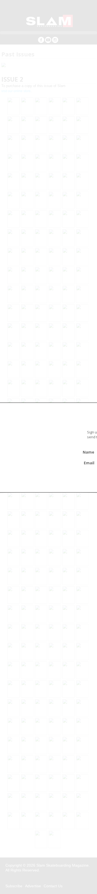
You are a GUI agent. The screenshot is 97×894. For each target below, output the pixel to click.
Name (88, 452)
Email (89, 462)
